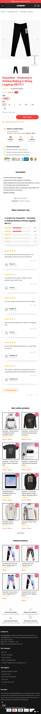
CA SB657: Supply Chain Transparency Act (13, 663)
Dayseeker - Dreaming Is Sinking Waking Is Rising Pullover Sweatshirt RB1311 (30, 493)
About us (4, 652)
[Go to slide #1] (15, 70)
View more (20, 533)
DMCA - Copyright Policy (8, 660)
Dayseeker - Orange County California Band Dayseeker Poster (30, 463)
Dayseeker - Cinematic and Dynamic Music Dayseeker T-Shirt (10, 463)
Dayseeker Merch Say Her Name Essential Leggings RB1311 (29, 594)
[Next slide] (37, 40)
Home (3, 12)
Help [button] (37, 711)
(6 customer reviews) (17, 88)
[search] (35, 6)
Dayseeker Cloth (12, 12)
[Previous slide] (4, 40)
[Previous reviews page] (27, 395)
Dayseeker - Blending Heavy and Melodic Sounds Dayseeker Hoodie (10, 433)
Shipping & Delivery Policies (9, 671)
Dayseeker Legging (26, 12)
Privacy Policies (5, 657)
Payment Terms (6, 674)
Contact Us (4, 679)
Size (3, 101)
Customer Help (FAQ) (7, 682)
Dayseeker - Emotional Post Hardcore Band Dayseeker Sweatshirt (30, 433)
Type (3, 95)
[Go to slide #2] (25, 70)
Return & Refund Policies (8, 677)
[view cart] (38, 6)
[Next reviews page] (37, 395)
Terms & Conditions (7, 655)
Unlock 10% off (4, 706)
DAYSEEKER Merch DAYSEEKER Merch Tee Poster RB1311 (9, 493)
